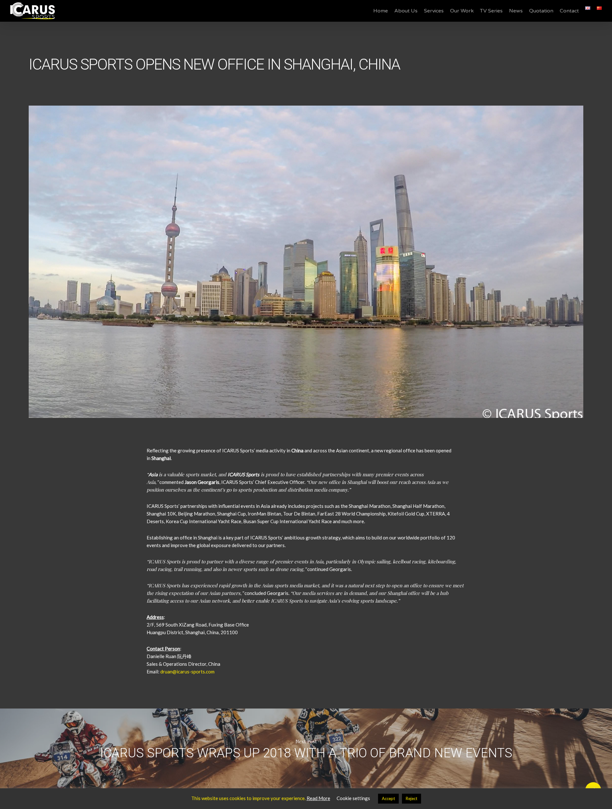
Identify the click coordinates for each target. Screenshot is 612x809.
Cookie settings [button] (353, 798)
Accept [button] (388, 798)
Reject (411, 798)
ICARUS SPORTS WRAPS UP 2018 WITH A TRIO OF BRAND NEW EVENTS (306, 748)
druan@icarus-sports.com (187, 671)
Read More (318, 798)
